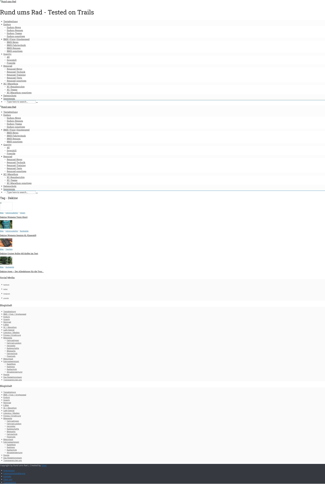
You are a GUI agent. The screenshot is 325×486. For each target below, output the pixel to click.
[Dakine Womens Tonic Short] (6, 209)
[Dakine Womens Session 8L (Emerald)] (6, 227)
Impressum (9, 98)
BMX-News (12, 42)
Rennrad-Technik (16, 71)
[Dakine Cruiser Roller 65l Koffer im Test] (6, 246)
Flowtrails (11, 356)
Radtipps (11, 366)
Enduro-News (14, 27)
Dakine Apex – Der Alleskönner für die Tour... (22, 271)
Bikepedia (7, 337)
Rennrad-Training (16, 74)
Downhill (12, 60)
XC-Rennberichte (16, 86)
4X (8, 57)
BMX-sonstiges (15, 51)
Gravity (7, 54)
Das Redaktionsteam (12, 377)
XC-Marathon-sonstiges (19, 92)
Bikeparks (11, 351)
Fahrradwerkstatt (11, 361)
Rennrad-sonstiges (16, 80)
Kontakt (7, 476)
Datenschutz (9, 95)
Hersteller (11, 345)
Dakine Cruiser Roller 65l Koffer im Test (19, 253)
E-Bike (6, 324)
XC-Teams (12, 89)
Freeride (11, 63)
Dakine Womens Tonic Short (14, 217)
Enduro (7, 24)
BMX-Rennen (14, 48)
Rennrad (7, 65)
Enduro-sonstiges (16, 36)
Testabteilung (10, 21)
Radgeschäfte (13, 348)
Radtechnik (12, 369)
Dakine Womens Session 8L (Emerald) (18, 235)
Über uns (7, 479)
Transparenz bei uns (12, 379)
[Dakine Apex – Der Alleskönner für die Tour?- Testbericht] (6, 263)
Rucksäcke (24, 231)
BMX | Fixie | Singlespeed (16, 39)
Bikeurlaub (8, 358)
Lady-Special (8, 330)
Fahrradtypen (13, 340)
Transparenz (9, 482)
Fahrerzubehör (12, 213)
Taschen (9, 249)
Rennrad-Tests (14, 77)
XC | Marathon (10, 83)
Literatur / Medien (11, 332)
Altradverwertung (14, 372)
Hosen (22, 213)
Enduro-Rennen (15, 30)
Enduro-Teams (14, 33)
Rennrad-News (14, 68)
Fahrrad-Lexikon (14, 343)
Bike (2, 213)
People (6, 374)
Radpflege (11, 364)
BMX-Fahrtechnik (16, 45)
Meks (44, 465)
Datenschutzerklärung (14, 473)
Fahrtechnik (12, 353)
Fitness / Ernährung (12, 335)
